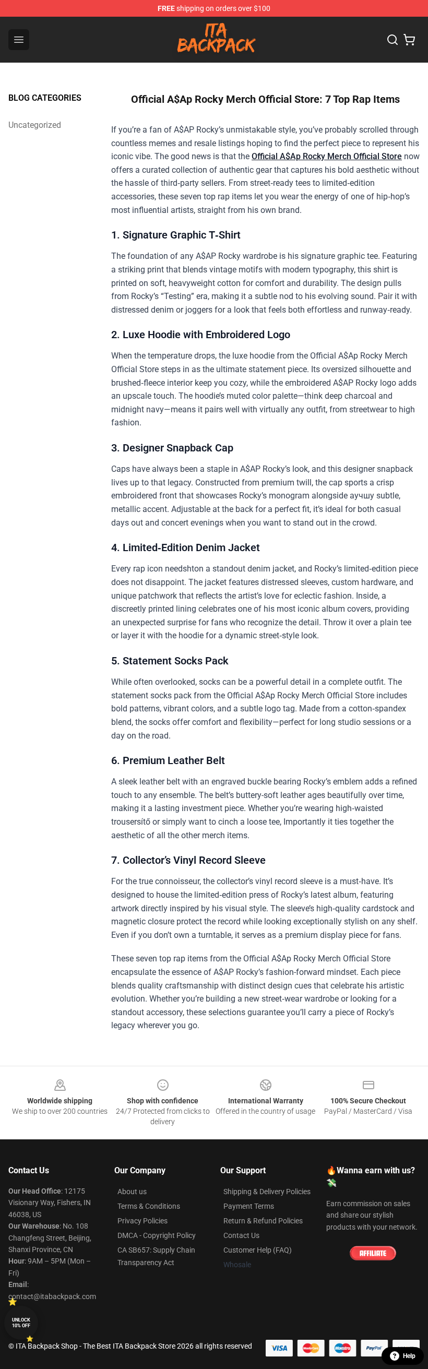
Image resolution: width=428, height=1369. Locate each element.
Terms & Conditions (148, 1206)
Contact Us (241, 1235)
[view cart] (409, 39)
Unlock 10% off (21, 1322)
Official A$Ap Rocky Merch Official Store (327, 156)
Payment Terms (248, 1206)
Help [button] (409, 1356)
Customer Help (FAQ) (257, 1250)
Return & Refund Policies (263, 1221)
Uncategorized (34, 125)
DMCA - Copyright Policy (156, 1235)
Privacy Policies (142, 1221)
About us (132, 1191)
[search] (392, 39)
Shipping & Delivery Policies (267, 1191)
